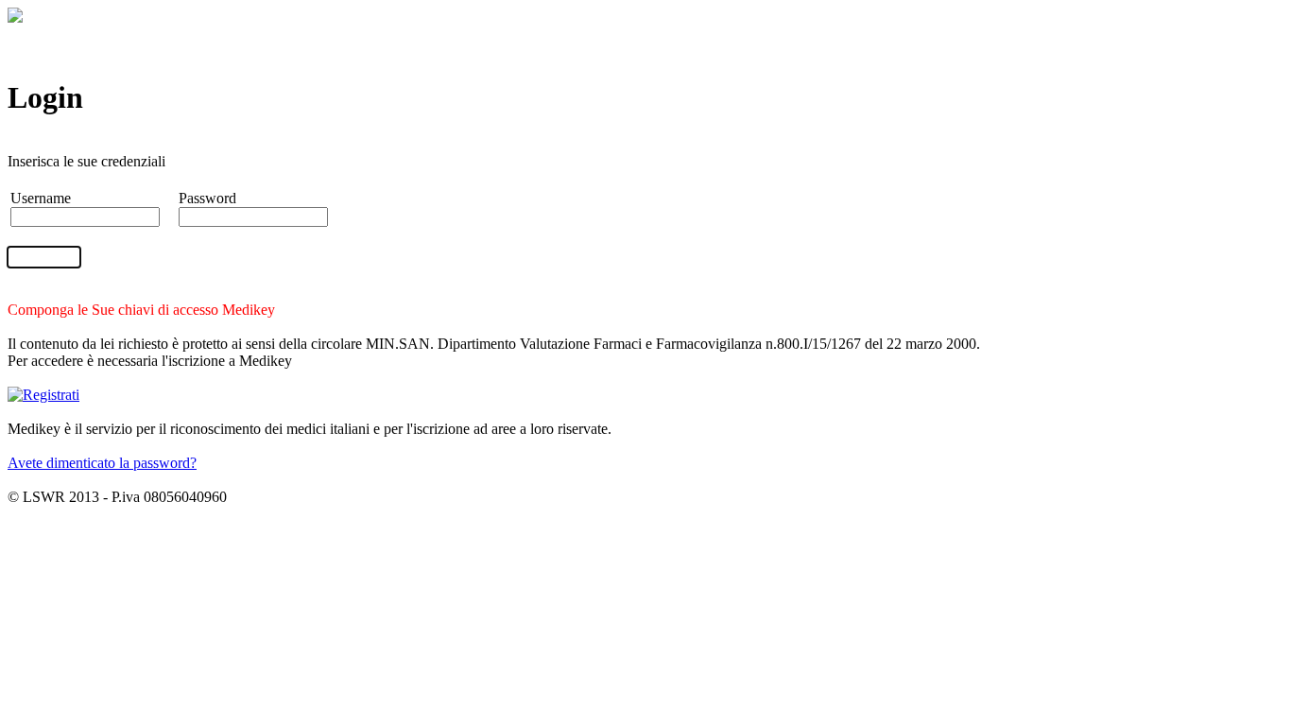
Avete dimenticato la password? (102, 463)
